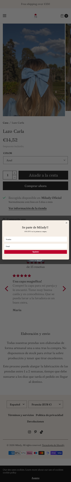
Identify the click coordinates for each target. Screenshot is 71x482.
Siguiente (35, 252)
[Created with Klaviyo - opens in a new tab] (35, 260)
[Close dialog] (66, 222)
